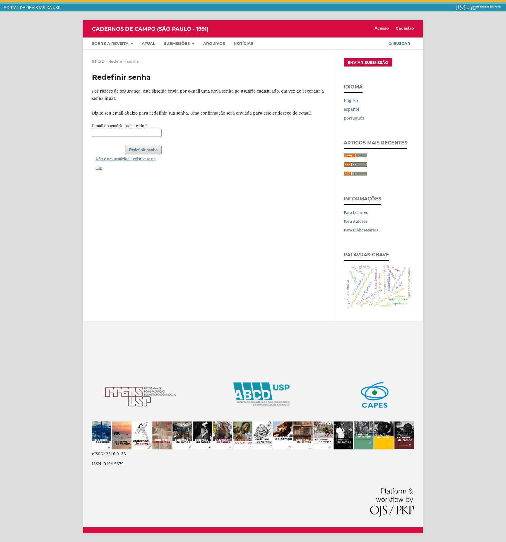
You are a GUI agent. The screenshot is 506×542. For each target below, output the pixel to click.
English (351, 100)
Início (98, 61)
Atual (148, 43)
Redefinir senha (143, 150)
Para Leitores (356, 212)
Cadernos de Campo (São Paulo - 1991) (150, 28)
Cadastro (405, 28)
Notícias (243, 43)
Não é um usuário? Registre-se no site (126, 163)
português (354, 118)
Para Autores (355, 221)
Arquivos (214, 43)
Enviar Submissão (368, 62)
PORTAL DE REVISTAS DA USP (32, 8)
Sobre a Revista (111, 43)
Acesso (382, 28)
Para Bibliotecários (361, 230)
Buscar (401, 43)
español (351, 109)
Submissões (177, 43)
